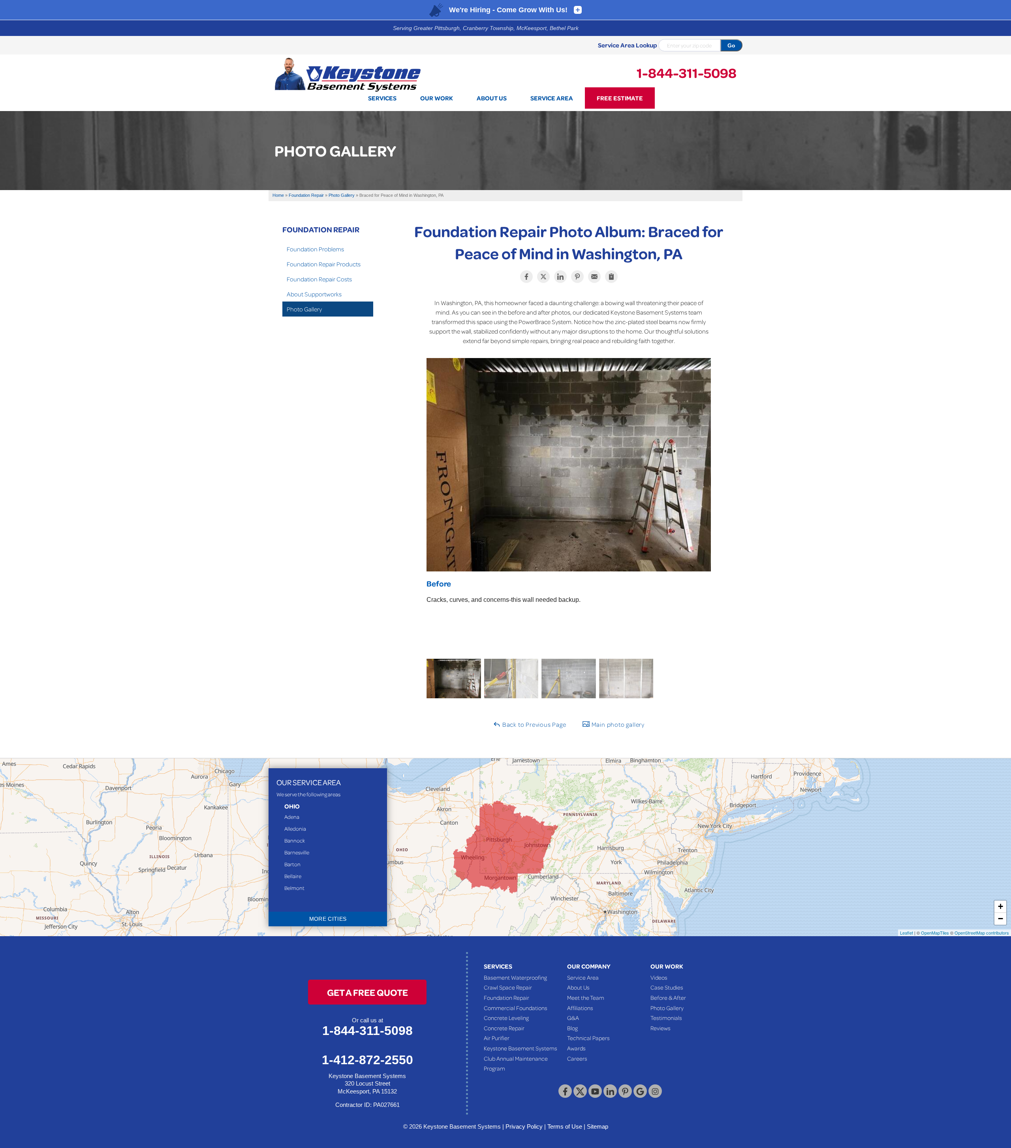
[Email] (594, 276)
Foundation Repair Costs (319, 279)
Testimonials (666, 1017)
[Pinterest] (625, 1091)
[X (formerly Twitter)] (580, 1091)
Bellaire (292, 876)
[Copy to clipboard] (611, 276)
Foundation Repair (320, 229)
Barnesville (296, 852)
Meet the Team (585, 997)
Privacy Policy (524, 1126)
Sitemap (597, 1126)
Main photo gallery (617, 724)
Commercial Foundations (515, 1007)
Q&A (573, 1017)
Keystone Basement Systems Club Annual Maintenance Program (520, 1058)
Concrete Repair (504, 1027)
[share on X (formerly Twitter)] (543, 276)
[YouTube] (595, 1091)
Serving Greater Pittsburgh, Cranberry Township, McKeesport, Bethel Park (486, 28)
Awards (576, 1048)
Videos (658, 977)
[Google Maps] (640, 1091)
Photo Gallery (304, 309)
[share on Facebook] (526, 276)
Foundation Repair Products (324, 264)
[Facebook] (565, 1091)
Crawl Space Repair (508, 987)
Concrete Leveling (506, 1017)
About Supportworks (314, 294)
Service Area (583, 977)
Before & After (668, 997)
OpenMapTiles (935, 932)
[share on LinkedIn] (560, 276)
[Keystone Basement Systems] (347, 74)
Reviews (660, 1027)
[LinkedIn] (610, 1091)
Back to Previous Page (533, 724)
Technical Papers (588, 1037)
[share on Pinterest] (577, 276)
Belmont (294, 887)
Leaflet (906, 932)
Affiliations (580, 1007)
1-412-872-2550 (367, 1060)
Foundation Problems (315, 249)
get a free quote (367, 992)
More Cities (328, 919)
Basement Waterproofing (515, 977)
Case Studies (666, 987)
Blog (572, 1027)
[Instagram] (655, 1091)
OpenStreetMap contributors (982, 932)
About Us (578, 987)
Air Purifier (496, 1037)
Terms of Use (564, 1126)
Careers (577, 1058)
